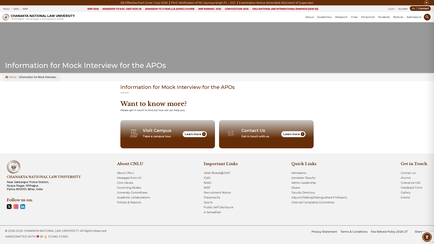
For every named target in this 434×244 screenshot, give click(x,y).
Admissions (414, 17)
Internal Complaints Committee (312, 202)
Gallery (406, 192)
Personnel (368, 17)
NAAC (208, 182)
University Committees (132, 192)
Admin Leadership (303, 182)
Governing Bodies (129, 187)
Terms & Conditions (354, 231)
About (309, 17)
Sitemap (420, 231)
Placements (212, 197)
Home (12, 77)
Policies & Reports (129, 202)
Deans (295, 187)
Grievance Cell (410, 182)
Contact (423, 8)
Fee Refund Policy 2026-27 (389, 231)
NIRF (207, 187)
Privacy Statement (324, 231)
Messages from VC (129, 177)
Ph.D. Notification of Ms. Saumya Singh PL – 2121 (181, 2)
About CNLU (125, 173)
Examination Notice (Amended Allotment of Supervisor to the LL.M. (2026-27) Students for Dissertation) (287, 2)
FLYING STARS (58, 236)
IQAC (207, 177)
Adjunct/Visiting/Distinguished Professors (319, 197)
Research (341, 17)
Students (384, 17)
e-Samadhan (212, 212)
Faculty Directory (303, 192)
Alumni (406, 177)
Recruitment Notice (217, 192)
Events (405, 197)
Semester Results (303, 177)
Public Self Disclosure (218, 207)
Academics (324, 17)
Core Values (125, 182)
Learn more (195, 134)
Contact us (408, 173)
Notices (398, 17)
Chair (354, 17)
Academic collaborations (133, 197)
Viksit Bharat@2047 (217, 173)
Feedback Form (411, 187)
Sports (208, 202)
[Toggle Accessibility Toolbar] (427, 237)
